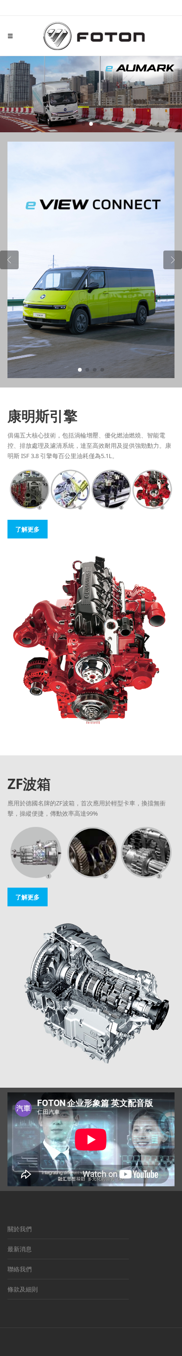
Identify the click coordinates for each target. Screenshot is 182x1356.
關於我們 (19, 1229)
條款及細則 (22, 1289)
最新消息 (19, 1249)
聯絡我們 (19, 1269)
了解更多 (27, 529)
